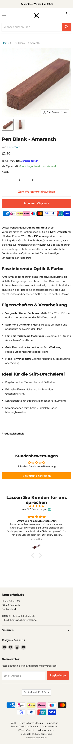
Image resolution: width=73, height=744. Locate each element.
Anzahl (5, 172)
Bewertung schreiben (37, 476)
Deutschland (35, 692)
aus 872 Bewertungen (34, 509)
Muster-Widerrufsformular (25, 726)
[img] (36, 506)
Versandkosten (29, 160)
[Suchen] (66, 27)
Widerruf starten (46, 730)
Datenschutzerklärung (31, 723)
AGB (13, 723)
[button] (33, 555)
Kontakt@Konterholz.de (23, 620)
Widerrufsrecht (26, 730)
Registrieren (58, 675)
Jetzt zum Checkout (36, 203)
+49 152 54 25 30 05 (23, 616)
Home (5, 43)
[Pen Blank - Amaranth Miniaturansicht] (7, 124)
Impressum (52, 723)
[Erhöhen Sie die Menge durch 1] (32, 179)
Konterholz (13, 147)
